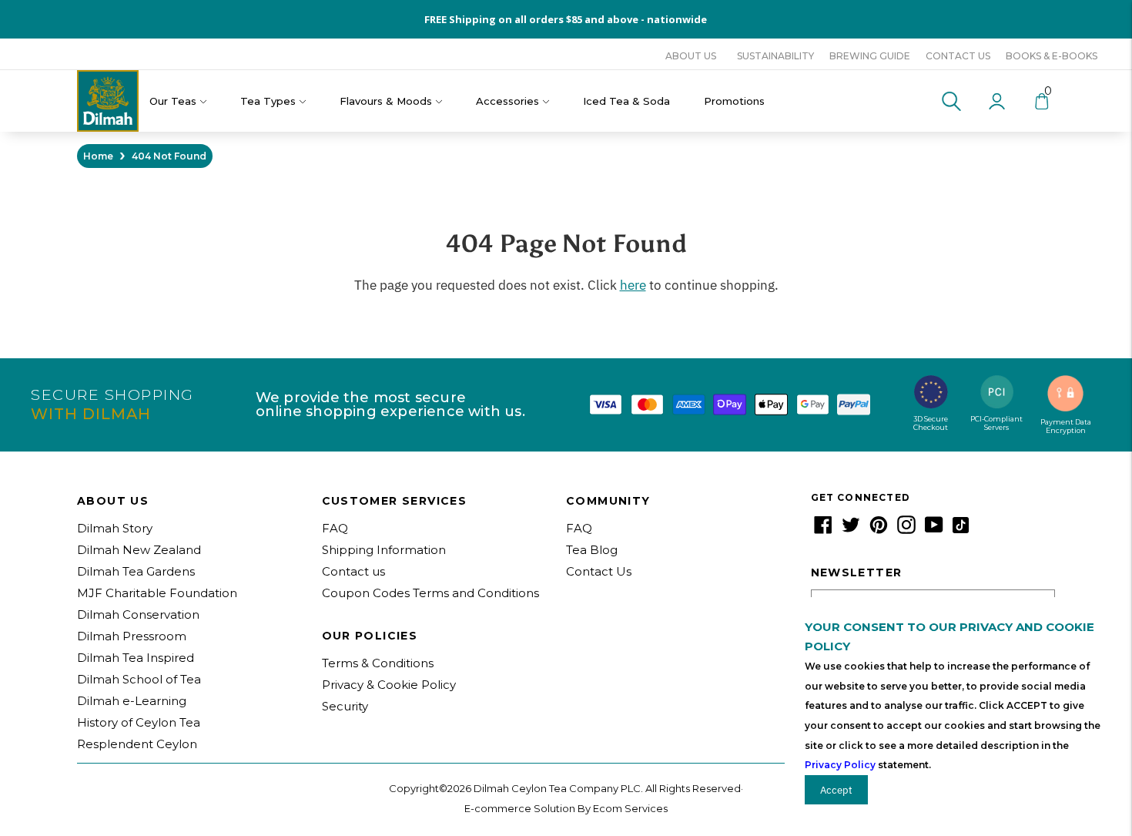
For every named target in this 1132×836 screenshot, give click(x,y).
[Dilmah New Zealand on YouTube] (934, 529)
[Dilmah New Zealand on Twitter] (851, 529)
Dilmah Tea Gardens (136, 571)
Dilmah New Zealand (139, 549)
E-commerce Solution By (527, 808)
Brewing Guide (869, 56)
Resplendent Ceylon (137, 744)
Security (345, 706)
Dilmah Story (114, 528)
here (633, 285)
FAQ (335, 528)
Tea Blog (592, 549)
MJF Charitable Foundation (157, 593)
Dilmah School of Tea (139, 679)
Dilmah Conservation (138, 614)
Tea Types (268, 101)
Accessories (507, 101)
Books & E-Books (1051, 56)
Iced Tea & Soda (626, 101)
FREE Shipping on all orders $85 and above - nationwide (565, 19)
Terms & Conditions (378, 663)
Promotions (734, 101)
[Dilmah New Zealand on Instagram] (906, 529)
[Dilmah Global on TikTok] (961, 529)
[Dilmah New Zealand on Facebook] (823, 529)
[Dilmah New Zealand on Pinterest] (878, 529)
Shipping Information (384, 549)
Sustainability (775, 56)
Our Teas (172, 101)
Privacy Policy (840, 765)
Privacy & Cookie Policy (389, 684)
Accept (836, 790)
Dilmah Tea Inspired (135, 657)
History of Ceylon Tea (138, 722)
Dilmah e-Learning (131, 700)
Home (98, 156)
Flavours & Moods (386, 101)
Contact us (958, 56)
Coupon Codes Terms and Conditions (430, 593)
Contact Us (598, 571)
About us (690, 56)
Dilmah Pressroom (131, 636)
